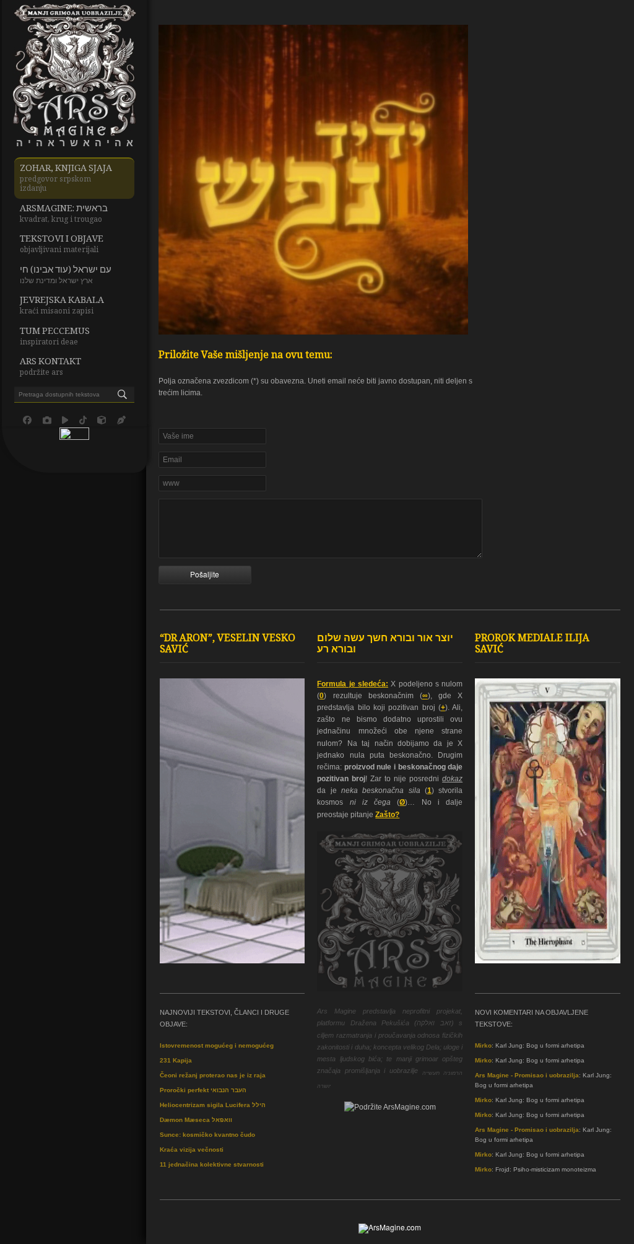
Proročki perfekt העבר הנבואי (203, 1090)
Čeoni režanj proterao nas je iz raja (213, 1075)
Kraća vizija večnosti (192, 1149)
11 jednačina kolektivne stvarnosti (212, 1164)
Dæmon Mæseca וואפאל (196, 1119)
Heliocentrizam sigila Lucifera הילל (213, 1105)
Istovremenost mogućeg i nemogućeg (217, 1045)
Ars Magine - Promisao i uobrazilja (527, 1075)
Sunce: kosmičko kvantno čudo (207, 1134)
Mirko (483, 1045)
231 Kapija (176, 1060)
